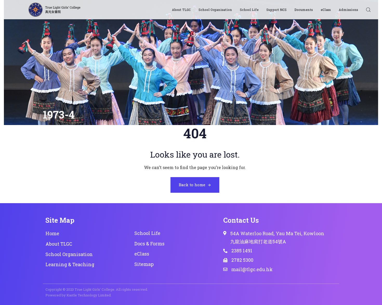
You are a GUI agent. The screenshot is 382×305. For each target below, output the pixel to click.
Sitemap (144, 264)
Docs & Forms (149, 243)
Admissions (348, 10)
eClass (326, 10)
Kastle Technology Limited (89, 295)
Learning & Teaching (69, 264)
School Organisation (215, 10)
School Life (249, 10)
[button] (368, 9)
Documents (303, 10)
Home (52, 233)
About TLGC (181, 10)
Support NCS (276, 10)
